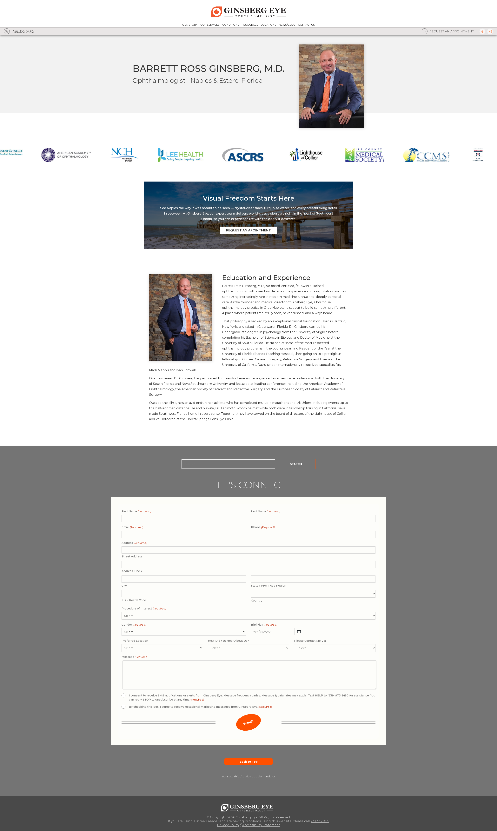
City (124, 585)
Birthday (264, 624)
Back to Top (249, 761)
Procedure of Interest (144, 608)
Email (132, 527)
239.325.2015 (320, 821)
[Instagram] (490, 31)
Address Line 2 (132, 571)
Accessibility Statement (261, 825)
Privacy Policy (228, 825)
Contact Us (306, 24)
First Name (136, 511)
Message (135, 657)
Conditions (230, 24)
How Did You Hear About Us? (228, 640)
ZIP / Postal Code (134, 600)
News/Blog (287, 24)
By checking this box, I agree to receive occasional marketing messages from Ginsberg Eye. (200, 706)
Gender (134, 624)
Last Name (265, 511)
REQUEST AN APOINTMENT (248, 230)
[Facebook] (482, 31)
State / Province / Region (268, 585)
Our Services (210, 24)
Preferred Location (135, 640)
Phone (263, 527)
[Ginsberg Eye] (248, 11)
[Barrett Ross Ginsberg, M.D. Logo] (248, 807)
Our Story (190, 24)
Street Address (132, 556)
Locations (268, 24)
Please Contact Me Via (310, 640)
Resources (250, 24)
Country (256, 600)
